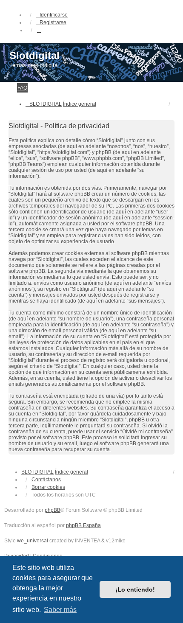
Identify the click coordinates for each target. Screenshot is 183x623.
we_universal (32, 541)
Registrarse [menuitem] (53, 22)
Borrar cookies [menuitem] (48, 487)
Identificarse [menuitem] (54, 15)
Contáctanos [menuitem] (46, 480)
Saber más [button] (60, 609)
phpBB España (83, 525)
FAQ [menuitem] (22, 88)
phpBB (52, 510)
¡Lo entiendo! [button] (135, 589)
